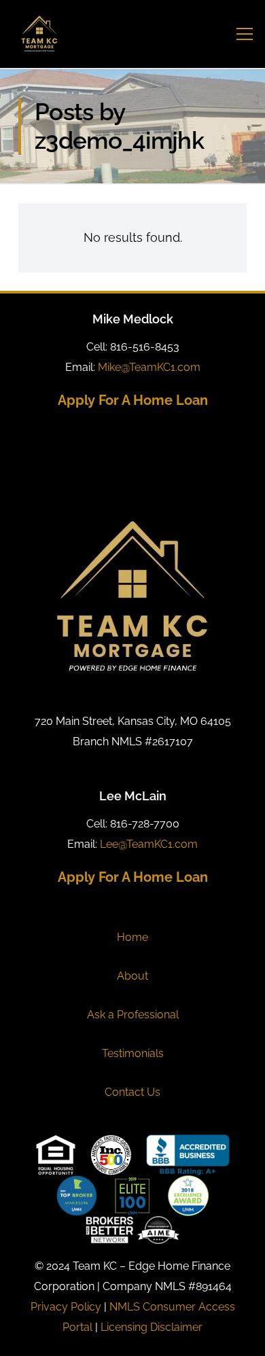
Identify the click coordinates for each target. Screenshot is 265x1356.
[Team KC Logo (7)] (39, 34)
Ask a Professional (133, 1014)
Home (132, 937)
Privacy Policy (66, 1306)
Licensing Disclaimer (151, 1327)
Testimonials (133, 1053)
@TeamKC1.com (149, 367)
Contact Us (132, 1092)
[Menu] (245, 34)
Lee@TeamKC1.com (149, 844)
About (132, 975)
